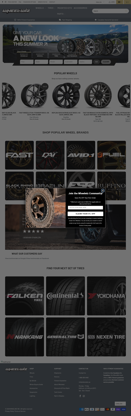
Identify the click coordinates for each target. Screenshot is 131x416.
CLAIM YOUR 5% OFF (85, 214)
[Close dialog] (102, 190)
